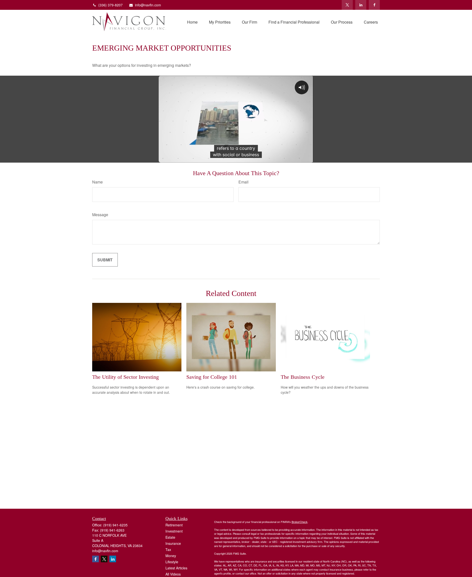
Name (97, 182)
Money (170, 555)
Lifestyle (171, 561)
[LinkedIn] (360, 5)
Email (243, 182)
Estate (170, 537)
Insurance (173, 543)
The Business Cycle (302, 377)
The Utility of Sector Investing (125, 377)
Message (100, 214)
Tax (168, 549)
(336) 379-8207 (110, 4)
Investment (174, 531)
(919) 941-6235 (115, 524)
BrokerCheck (300, 522)
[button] (192, 22)
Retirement (174, 524)
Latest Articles (176, 567)
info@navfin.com (148, 4)
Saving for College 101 (211, 377)
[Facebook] (374, 5)
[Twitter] (347, 5)
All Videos (173, 574)
